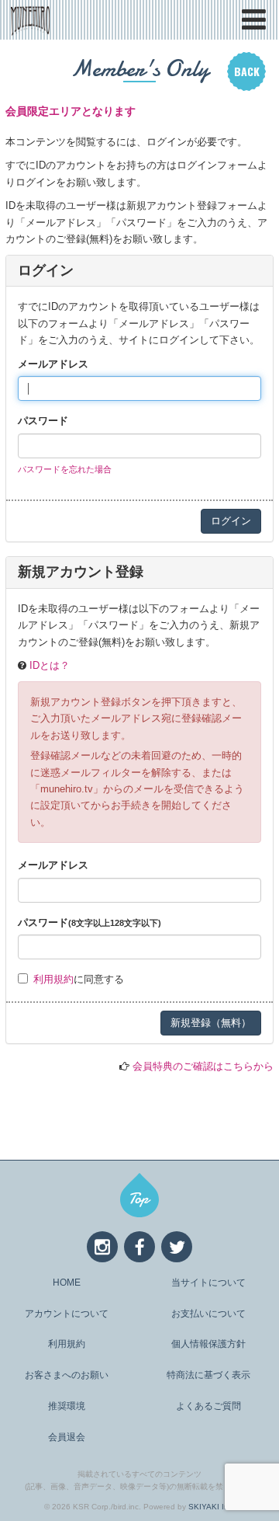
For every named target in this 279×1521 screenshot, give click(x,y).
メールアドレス (53, 364)
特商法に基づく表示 (208, 1375)
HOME (67, 1282)
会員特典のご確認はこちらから (203, 1066)
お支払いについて (208, 1313)
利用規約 (53, 979)
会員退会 (66, 1437)
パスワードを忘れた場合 (65, 469)
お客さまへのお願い (66, 1375)
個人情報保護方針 (208, 1343)
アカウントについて (66, 1313)
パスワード (43, 420)
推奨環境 (66, 1406)
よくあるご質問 (208, 1406)
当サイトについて (208, 1282)
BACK (247, 71)
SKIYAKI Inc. (211, 1506)
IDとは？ (49, 665)
